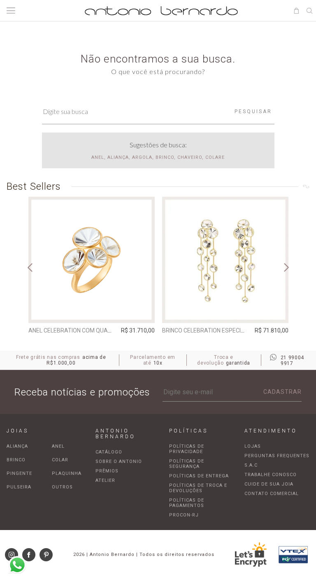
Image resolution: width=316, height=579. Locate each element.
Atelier (105, 480)
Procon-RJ (184, 515)
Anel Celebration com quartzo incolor (87, 330)
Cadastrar (282, 391)
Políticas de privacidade (186, 449)
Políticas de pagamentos (186, 503)
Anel (58, 446)
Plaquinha (66, 473)
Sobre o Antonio (118, 461)
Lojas (252, 446)
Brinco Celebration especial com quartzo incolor (238, 330)
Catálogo (108, 452)
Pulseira (19, 487)
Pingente (19, 473)
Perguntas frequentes (276, 455)
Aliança (17, 446)
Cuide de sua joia (268, 484)
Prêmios (106, 471)
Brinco (16, 460)
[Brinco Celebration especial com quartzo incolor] (225, 260)
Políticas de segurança (186, 463)
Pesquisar (253, 111)
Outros (62, 487)
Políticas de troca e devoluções (198, 488)
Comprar (91, 311)
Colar (60, 460)
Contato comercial (271, 493)
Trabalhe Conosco (270, 474)
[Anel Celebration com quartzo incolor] (91, 260)
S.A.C (251, 465)
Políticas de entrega (199, 476)
